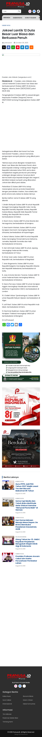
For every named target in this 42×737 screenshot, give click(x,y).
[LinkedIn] (22, 47)
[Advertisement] (21, 127)
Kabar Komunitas (29, 704)
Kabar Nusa (17, 18)
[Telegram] (27, 47)
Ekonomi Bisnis (20, 537)
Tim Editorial (7, 714)
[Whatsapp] (13, 47)
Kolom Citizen (28, 700)
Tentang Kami (8, 722)
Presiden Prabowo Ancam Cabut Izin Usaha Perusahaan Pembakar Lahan (27, 559)
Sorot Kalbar (30, 18)
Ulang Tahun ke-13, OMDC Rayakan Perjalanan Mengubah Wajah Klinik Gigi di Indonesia (27, 542)
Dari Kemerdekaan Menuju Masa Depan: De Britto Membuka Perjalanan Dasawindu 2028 (26, 524)
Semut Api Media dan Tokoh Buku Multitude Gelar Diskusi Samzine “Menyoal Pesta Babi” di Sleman (26, 505)
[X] (4, 47)
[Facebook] (8, 47)
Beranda (6, 18)
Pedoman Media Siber (10, 718)
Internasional (7, 704)
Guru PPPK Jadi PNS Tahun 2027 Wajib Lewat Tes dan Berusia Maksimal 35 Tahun (26, 487)
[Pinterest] (18, 47)
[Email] (31, 47)
